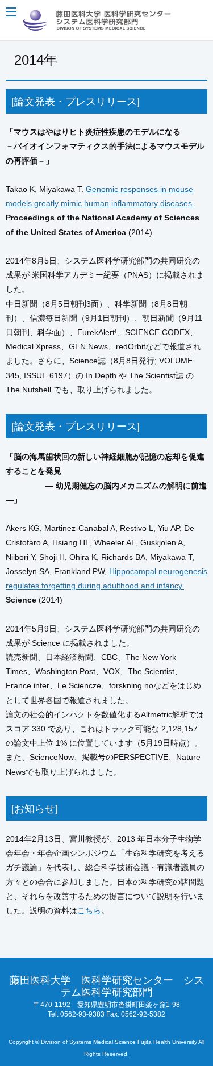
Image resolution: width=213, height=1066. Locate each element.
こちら (89, 910)
